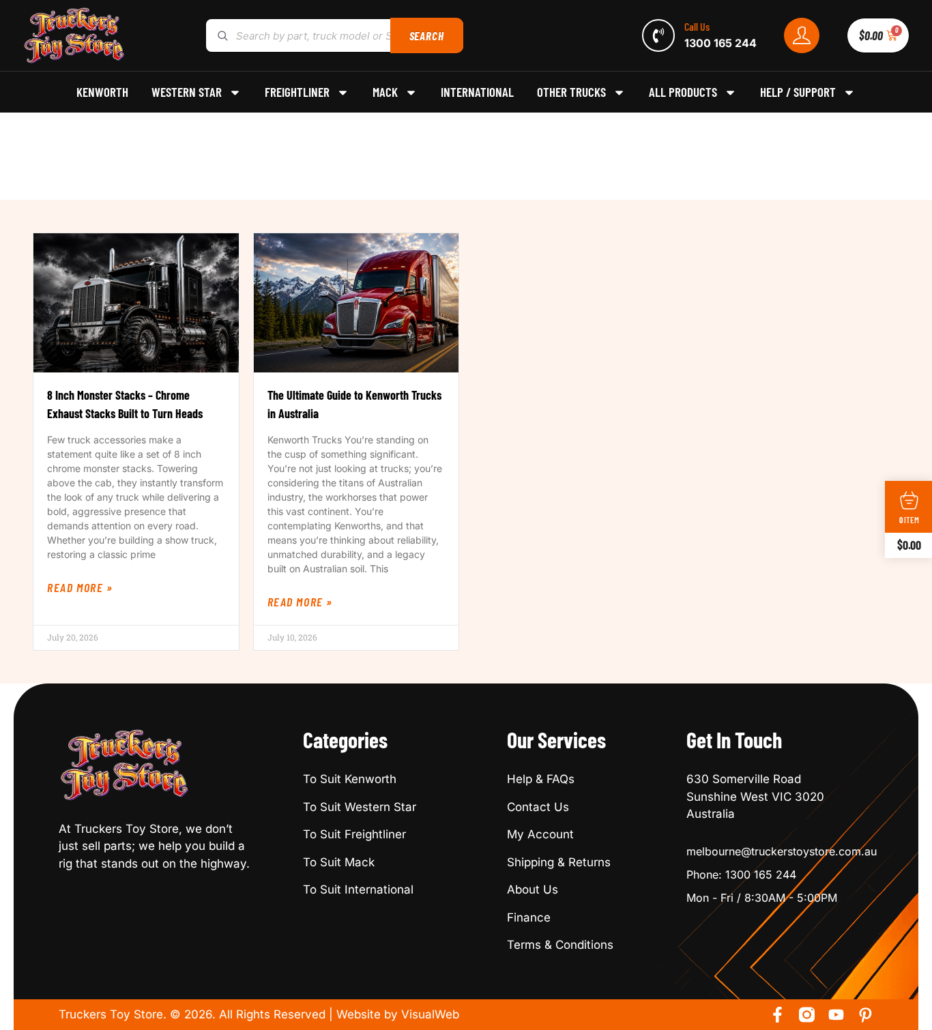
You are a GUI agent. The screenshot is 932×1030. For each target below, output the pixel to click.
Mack (385, 92)
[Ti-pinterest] (865, 1014)
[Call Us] (658, 35)
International (477, 92)
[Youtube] (836, 1014)
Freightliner (297, 92)
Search (426, 35)
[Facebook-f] (777, 1014)
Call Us (697, 26)
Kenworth (102, 92)
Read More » (80, 587)
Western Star (186, 92)
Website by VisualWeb (397, 1014)
